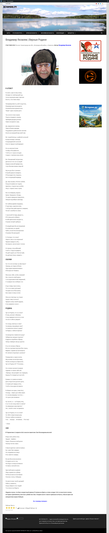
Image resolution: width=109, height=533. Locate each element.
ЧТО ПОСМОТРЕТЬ (17, 33)
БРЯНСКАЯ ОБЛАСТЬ (31, 33)
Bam (41, 530)
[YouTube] (96, 3)
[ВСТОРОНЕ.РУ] (54, 18)
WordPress (36, 530)
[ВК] (99, 3)
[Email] (102, 3)
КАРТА (8, 33)
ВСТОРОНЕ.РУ (22, 530)
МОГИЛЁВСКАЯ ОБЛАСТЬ (47, 33)
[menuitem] (1, 1)
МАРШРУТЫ (71, 33)
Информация (60, 33)
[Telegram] (101, 3)
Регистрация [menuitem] (10, 1)
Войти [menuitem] (4, 1)
